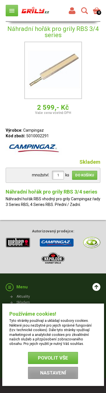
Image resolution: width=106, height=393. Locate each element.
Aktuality (23, 296)
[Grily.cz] (35, 10)
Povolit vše (53, 358)
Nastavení (53, 373)
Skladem (23, 302)
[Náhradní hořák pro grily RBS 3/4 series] (53, 71)
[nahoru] (96, 287)
